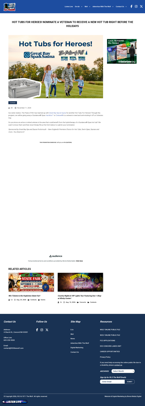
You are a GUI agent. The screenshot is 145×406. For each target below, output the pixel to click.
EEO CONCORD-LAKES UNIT (110, 346)
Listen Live (69, 7)
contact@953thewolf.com (13, 348)
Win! (86, 7)
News (73, 339)
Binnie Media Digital (134, 396)
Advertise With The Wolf (102, 7)
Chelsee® (59, 115)
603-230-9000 (9, 340)
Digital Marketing (77, 348)
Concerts (83, 302)
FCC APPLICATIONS (107, 341)
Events (43, 300)
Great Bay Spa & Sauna (57, 113)
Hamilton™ (49, 115)
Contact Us (120, 7)
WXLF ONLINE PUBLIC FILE (110, 330)
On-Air (77, 7)
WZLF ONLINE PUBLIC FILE (110, 335)
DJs (72, 330)
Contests (12, 102)
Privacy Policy (105, 357)
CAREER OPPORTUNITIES (110, 351)
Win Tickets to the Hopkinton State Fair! (24, 296)
